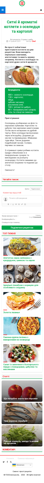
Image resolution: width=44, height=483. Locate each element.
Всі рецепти (15, 39)
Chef (34, 41)
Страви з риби (27, 39)
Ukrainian (20, 465)
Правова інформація (26, 458)
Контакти (10, 458)
